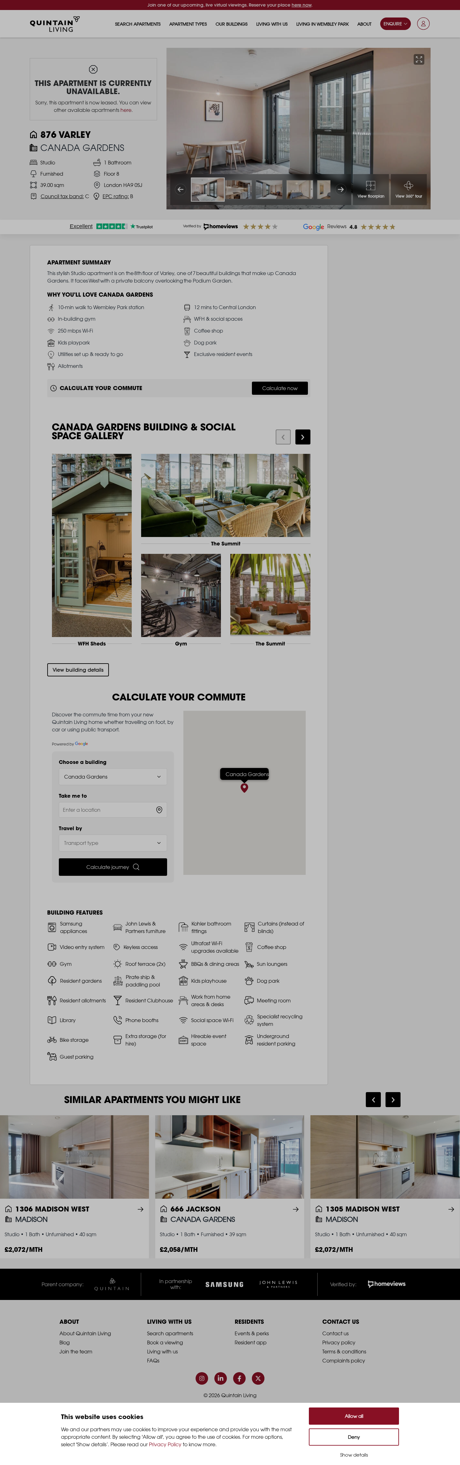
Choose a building (82, 762)
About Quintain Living (85, 1333)
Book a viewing (165, 1342)
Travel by (70, 828)
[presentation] (283, 436)
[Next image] (340, 189)
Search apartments (138, 24)
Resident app (251, 1342)
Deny (354, 1437)
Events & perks (252, 1333)
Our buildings (232, 24)
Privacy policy (338, 1342)
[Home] (55, 24)
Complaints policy (343, 1360)
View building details (78, 670)
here (125, 110)
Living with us (272, 24)
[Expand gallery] (419, 59)
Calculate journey (107, 867)
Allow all (354, 1416)
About (364, 24)
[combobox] (113, 810)
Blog (64, 1342)
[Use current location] (159, 810)
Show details (354, 1455)
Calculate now (280, 388)
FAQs (153, 1360)
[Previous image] (180, 189)
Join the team (75, 1351)
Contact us (335, 1333)
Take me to (73, 795)
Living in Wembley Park (322, 24)
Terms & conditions (344, 1351)
